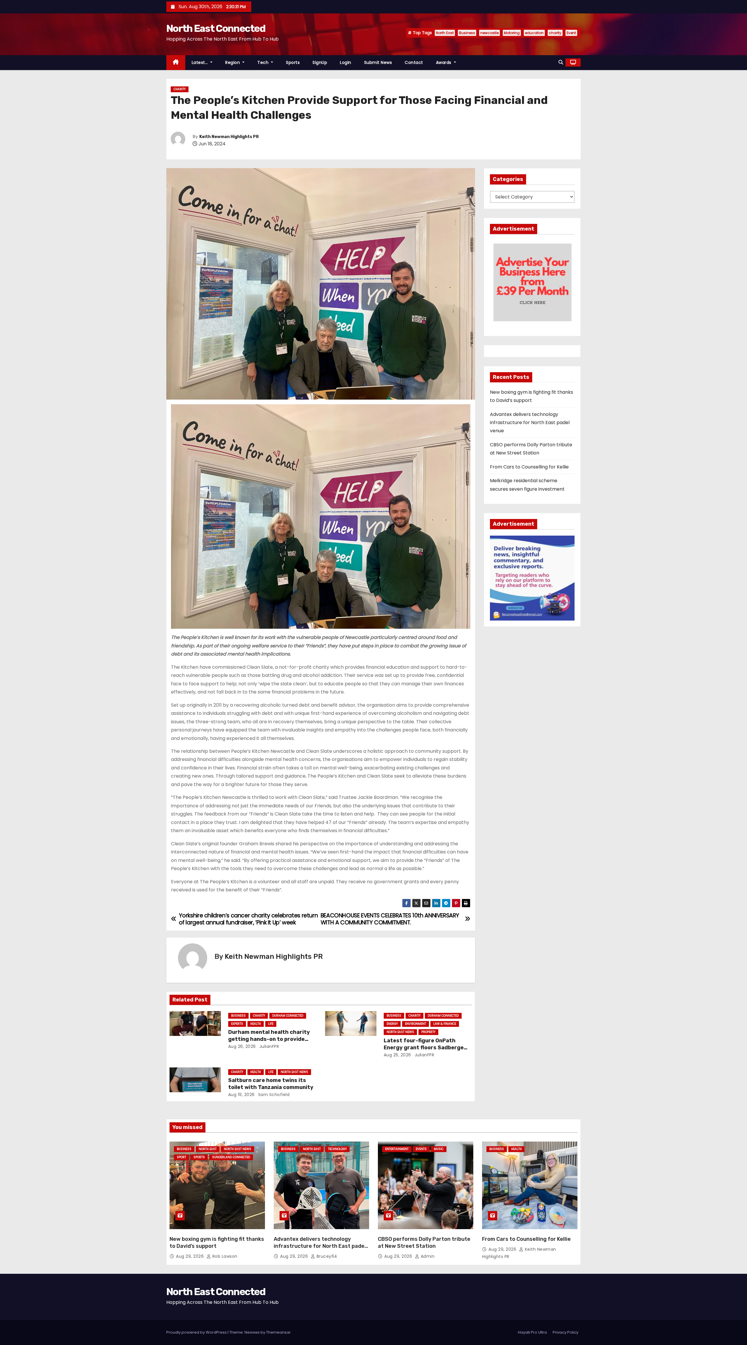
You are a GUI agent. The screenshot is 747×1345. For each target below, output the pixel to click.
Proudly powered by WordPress (197, 1332)
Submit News (378, 62)
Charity (180, 89)
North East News (400, 1032)
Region (233, 62)
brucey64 (326, 1256)
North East (445, 32)
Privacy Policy (565, 1332)
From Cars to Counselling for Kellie (529, 467)
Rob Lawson (224, 1256)
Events (421, 1149)
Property (428, 1032)
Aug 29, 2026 (190, 1256)
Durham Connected (287, 1015)
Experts (237, 1024)
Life (270, 1024)
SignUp (320, 62)
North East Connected (215, 28)
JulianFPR (268, 1046)
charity (555, 32)
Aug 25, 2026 (397, 1055)
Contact (414, 62)
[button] (560, 62)
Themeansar (278, 1332)
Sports (293, 62)
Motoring (512, 32)
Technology (337, 1149)
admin (426, 1256)
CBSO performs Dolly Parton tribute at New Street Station (424, 1242)
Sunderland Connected (231, 1157)
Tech (263, 62)
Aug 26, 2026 (242, 1046)
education (534, 32)
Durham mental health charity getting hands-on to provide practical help (269, 1039)
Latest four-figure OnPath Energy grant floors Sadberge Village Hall (424, 1047)
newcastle (489, 32)
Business (467, 32)
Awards (444, 62)
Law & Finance (444, 1024)
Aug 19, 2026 (241, 1094)
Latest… (200, 62)
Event (571, 32)
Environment (415, 1024)
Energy (392, 1024)
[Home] (175, 62)
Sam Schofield (273, 1094)
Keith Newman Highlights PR (229, 136)
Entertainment (397, 1149)
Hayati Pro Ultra (532, 1332)
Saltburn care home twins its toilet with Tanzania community (270, 1083)
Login (345, 62)
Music (439, 1149)
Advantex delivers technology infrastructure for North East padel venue (530, 422)
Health (255, 1024)
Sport (181, 1157)
